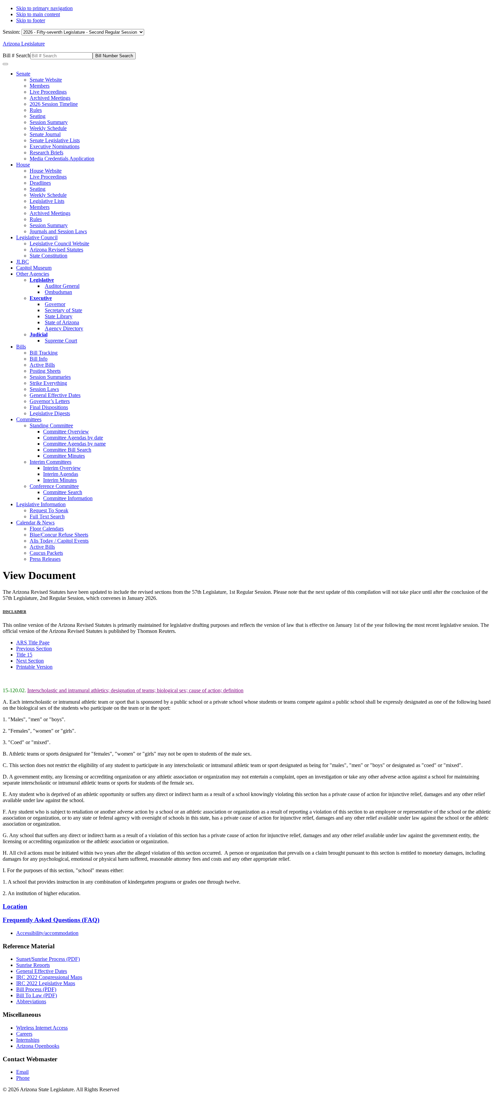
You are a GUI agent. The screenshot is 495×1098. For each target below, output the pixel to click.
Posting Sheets (45, 371)
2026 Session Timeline (54, 104)
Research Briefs (46, 152)
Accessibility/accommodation (47, 933)
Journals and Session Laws (58, 231)
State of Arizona (62, 322)
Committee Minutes (64, 456)
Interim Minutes (60, 480)
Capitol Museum (34, 268)
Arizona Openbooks (37, 1046)
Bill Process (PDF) (36, 989)
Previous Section (34, 648)
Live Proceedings (48, 92)
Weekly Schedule (48, 128)
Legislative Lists (47, 201)
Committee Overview (66, 431)
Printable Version (34, 667)
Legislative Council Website (59, 243)
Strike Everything (48, 383)
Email (22, 1072)
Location (15, 906)
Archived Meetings (50, 98)
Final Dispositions (49, 407)
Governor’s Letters (50, 401)
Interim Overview (62, 468)
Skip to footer (30, 20)
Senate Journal (45, 134)
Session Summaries (50, 377)
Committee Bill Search (67, 450)
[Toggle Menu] (5, 64)
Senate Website (46, 80)
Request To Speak (49, 510)
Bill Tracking (44, 353)
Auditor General (62, 286)
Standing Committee (51, 425)
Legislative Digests (50, 413)
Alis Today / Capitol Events (59, 541)
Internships (27, 1040)
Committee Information (68, 498)
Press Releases (45, 559)
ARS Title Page (33, 642)
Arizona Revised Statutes (56, 249)
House (23, 164)
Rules (36, 110)
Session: (12, 32)
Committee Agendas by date (73, 437)
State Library (58, 316)
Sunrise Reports (33, 965)
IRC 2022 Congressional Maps (49, 977)
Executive (41, 298)
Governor (55, 304)
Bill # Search (16, 55)
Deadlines (40, 183)
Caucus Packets (46, 553)
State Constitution (48, 255)
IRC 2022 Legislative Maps (45, 983)
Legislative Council (37, 237)
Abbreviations (31, 1001)
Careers (24, 1034)
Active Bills (42, 365)
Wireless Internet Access (42, 1028)
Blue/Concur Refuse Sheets (59, 535)
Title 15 (24, 655)
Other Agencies (32, 274)
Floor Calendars (47, 528)
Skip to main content (38, 14)
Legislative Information (41, 504)
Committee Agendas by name (74, 444)
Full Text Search (47, 516)
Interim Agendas (60, 474)
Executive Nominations (54, 146)
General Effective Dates (55, 395)
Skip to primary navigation (44, 8)
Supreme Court (61, 340)
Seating (37, 116)
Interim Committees (50, 462)
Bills (21, 346)
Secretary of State (63, 310)
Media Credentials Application (62, 158)
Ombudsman (58, 292)
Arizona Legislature (24, 44)
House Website (46, 171)
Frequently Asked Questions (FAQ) (51, 919)
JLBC (22, 262)
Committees (28, 419)
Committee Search (62, 492)
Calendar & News (35, 522)
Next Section (30, 661)
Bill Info (38, 359)
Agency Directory (64, 328)
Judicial (38, 334)
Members (40, 86)
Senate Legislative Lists (55, 140)
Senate (23, 74)
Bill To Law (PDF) (36, 995)
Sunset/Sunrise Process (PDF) (48, 959)
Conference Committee (54, 486)
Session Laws (44, 389)
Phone (23, 1078)
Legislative (42, 280)
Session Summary (49, 122)
